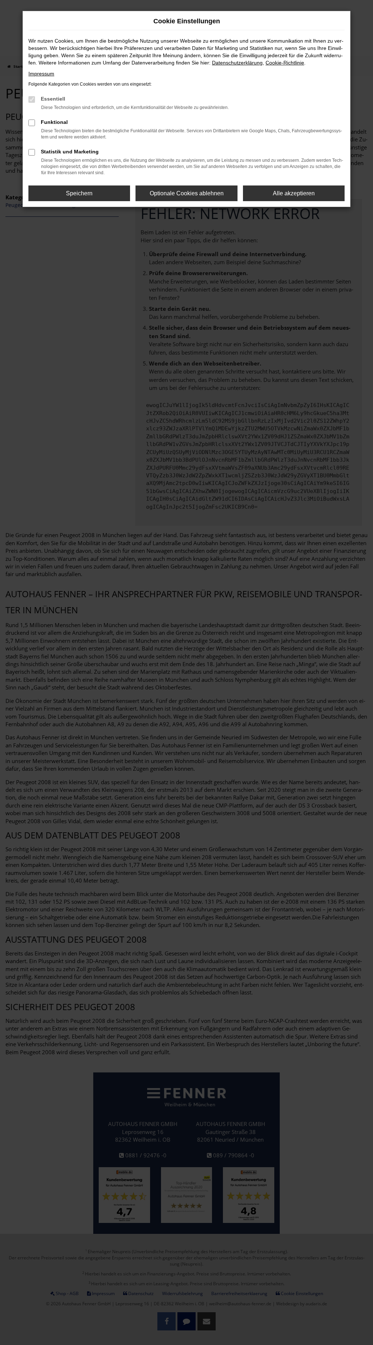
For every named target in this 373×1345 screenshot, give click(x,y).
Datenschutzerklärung (237, 63)
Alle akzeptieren (294, 193)
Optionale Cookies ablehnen (187, 193)
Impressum (41, 74)
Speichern (79, 193)
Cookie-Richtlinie (285, 63)
